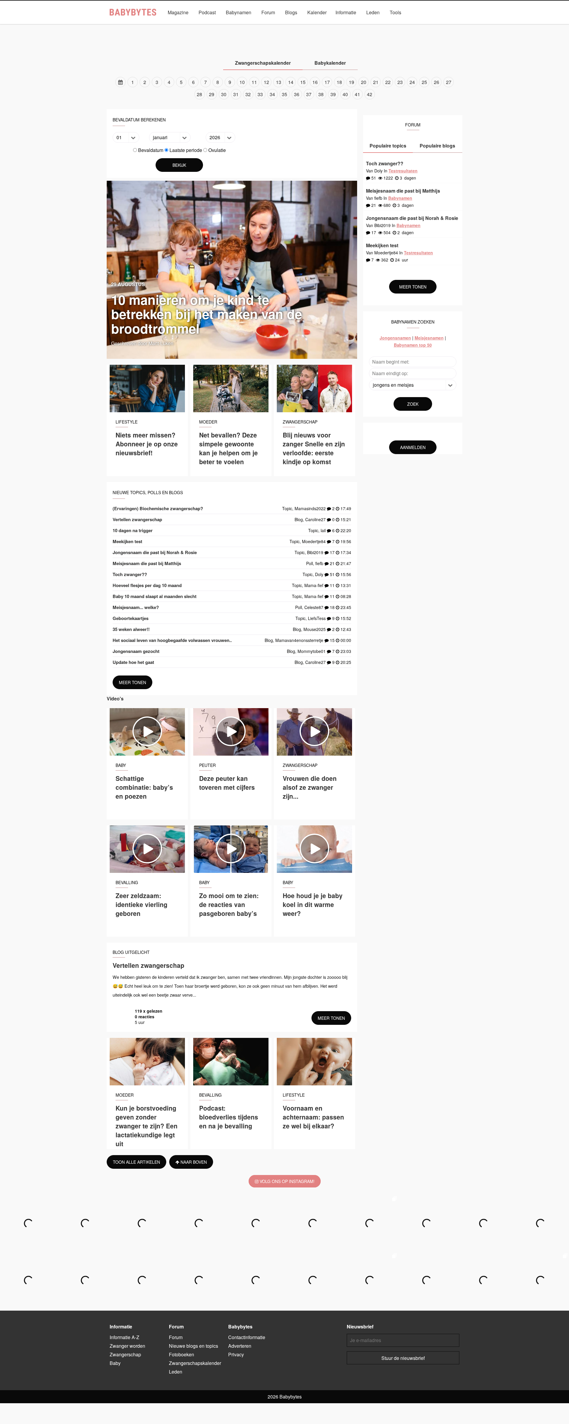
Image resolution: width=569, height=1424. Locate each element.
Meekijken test (127, 541)
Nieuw (317, 26)
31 (236, 94)
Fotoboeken (181, 1354)
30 (223, 94)
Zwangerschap (245, 26)
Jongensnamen (395, 338)
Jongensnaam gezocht (136, 651)
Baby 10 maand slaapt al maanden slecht (154, 596)
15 (303, 82)
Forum (268, 12)
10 (242, 82)
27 (448, 82)
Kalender (317, 12)
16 (315, 82)
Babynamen (238, 12)
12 (266, 82)
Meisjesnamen (429, 338)
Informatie (345, 12)
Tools (395, 12)
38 (321, 94)
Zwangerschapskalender (357, 26)
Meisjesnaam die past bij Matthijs (147, 563)
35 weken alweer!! (131, 629)
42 (369, 94)
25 (424, 82)
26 (436, 82)
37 (308, 94)
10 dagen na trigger (133, 530)
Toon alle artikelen (136, 1162)
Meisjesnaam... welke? (136, 607)
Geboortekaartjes (130, 618)
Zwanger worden (204, 26)
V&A (296, 26)
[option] (284, 88)
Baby (275, 26)
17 (327, 82)
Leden (373, 12)
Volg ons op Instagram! (286, 1181)
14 (290, 82)
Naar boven (193, 1162)
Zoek (412, 404)
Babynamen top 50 (413, 345)
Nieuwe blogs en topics (193, 1345)
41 (357, 94)
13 (278, 82)
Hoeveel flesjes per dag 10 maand (147, 585)
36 (296, 94)
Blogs (291, 12)
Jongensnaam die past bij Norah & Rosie (155, 552)
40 (345, 94)
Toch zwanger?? (130, 574)
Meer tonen (132, 682)
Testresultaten (403, 171)
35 (284, 94)
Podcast (207, 12)
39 (333, 94)
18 (339, 82)
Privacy (236, 1354)
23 (400, 82)
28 (199, 94)
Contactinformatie (246, 1337)
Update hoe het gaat (133, 662)
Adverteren (239, 1345)
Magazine (178, 12)
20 (363, 82)
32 (248, 94)
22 (388, 82)
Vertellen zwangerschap (137, 519)
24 (412, 82)
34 (272, 94)
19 (351, 82)
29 (211, 94)
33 (260, 94)
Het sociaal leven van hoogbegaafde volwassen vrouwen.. (172, 640)
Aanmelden (413, 447)
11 (254, 82)
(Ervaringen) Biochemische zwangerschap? (158, 508)
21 (375, 82)
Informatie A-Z (124, 1337)
